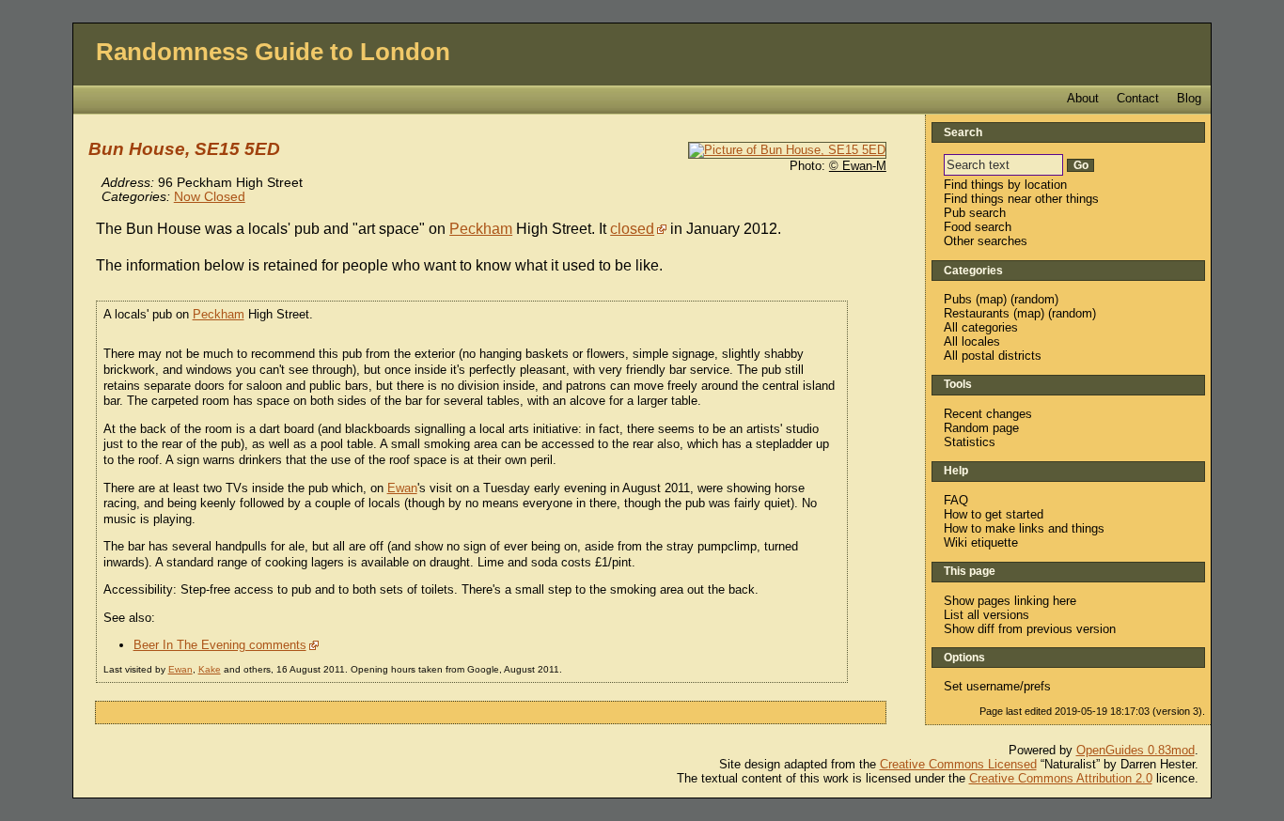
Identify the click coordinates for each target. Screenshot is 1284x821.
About (1083, 98)
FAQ (956, 500)
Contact (1138, 98)
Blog (1189, 98)
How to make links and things (1024, 528)
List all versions (986, 615)
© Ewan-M (857, 166)
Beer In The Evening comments (219, 645)
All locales (972, 341)
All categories (981, 327)
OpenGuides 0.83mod (1135, 750)
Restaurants (977, 313)
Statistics (969, 442)
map (991, 299)
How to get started (993, 514)
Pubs (958, 299)
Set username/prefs (997, 686)
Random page (981, 428)
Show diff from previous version (1030, 629)
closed (632, 229)
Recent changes (988, 414)
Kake (209, 669)
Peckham (480, 229)
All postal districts (992, 356)
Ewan (402, 488)
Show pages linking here (1010, 601)
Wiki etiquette (981, 542)
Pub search (975, 213)
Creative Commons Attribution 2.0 (1060, 778)
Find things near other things (1021, 199)
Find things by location (1005, 185)
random (1034, 299)
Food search (977, 227)
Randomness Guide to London (273, 52)
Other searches (985, 241)
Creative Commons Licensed (958, 764)
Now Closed (209, 197)
